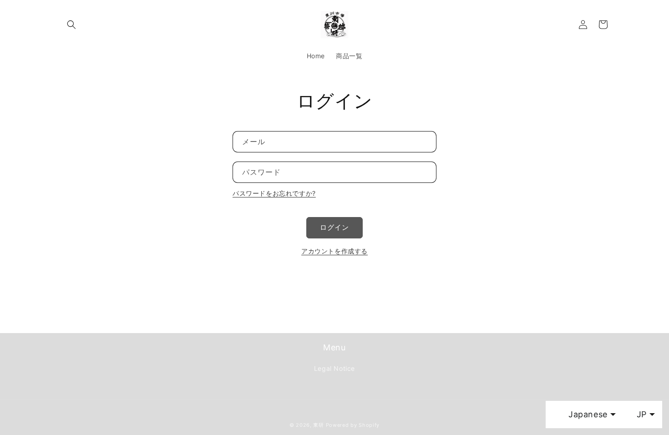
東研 (318, 425)
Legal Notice (334, 368)
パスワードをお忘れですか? (274, 193)
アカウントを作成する (334, 251)
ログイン (334, 227)
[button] (71, 25)
